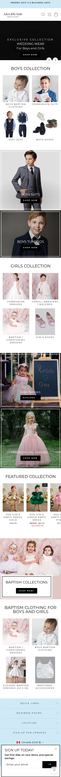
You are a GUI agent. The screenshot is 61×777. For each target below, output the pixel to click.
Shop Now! (26, 591)
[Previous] (49, 60)
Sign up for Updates (29, 733)
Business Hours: (30, 713)
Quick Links (29, 703)
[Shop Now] (30, 438)
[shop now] (30, 180)
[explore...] (30, 380)
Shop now (30, 55)
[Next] (55, 60)
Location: (30, 723)
